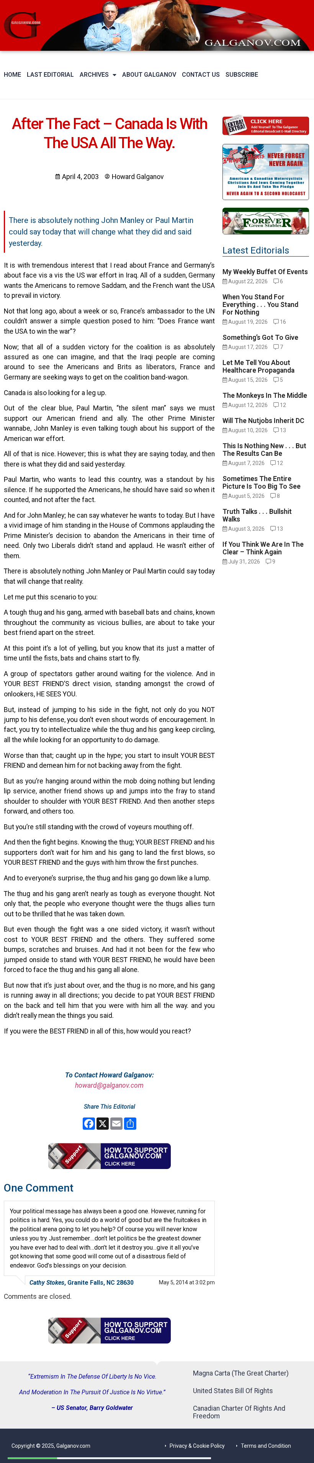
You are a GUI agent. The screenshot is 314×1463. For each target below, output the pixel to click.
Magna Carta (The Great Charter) (241, 1373)
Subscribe (242, 74)
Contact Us (201, 74)
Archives (94, 74)
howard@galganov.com (109, 1085)
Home (12, 74)
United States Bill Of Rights (233, 1391)
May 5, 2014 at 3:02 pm (187, 1282)
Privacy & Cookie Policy (197, 1446)
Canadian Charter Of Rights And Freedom (239, 1412)
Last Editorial (50, 74)
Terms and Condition (266, 1446)
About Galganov (149, 74)
